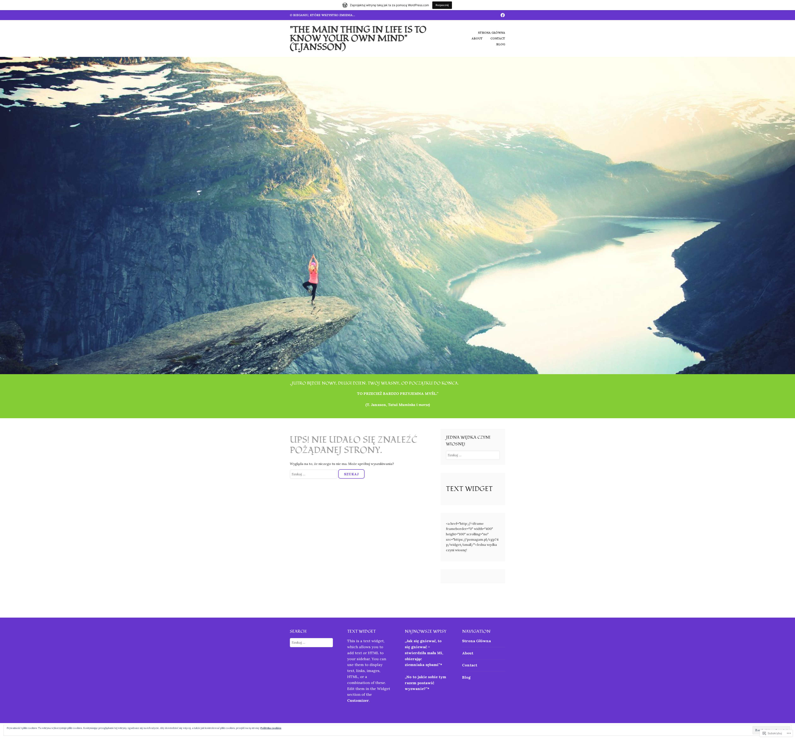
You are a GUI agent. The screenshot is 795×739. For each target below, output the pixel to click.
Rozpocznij (442, 5)
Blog (500, 44)
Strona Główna (491, 33)
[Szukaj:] (314, 474)
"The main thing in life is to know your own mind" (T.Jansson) (358, 38)
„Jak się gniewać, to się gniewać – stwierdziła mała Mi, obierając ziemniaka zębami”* (424, 652)
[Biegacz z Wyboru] (502, 15)
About (477, 38)
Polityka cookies (270, 727)
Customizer (358, 700)
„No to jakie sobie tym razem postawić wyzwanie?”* (425, 682)
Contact (497, 38)
